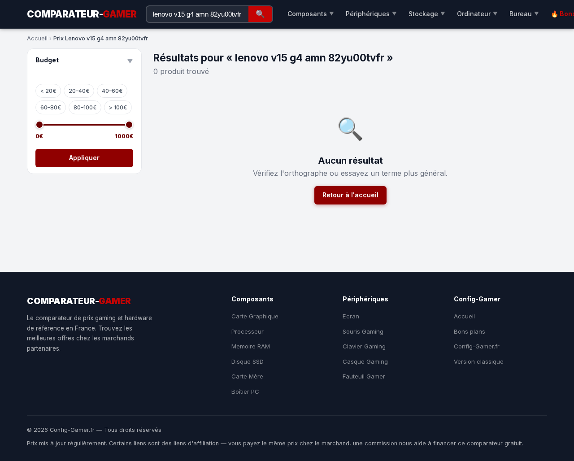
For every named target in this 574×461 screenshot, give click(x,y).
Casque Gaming (365, 361)
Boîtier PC (245, 391)
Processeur (247, 331)
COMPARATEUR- (82, 14)
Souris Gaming (363, 331)
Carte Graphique (254, 316)
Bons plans (469, 331)
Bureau (524, 13)
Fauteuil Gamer (364, 376)
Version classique (479, 361)
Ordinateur (477, 13)
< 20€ (48, 90)
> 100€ (118, 107)
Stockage (427, 13)
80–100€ (85, 107)
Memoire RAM (250, 346)
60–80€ (50, 107)
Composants (310, 13)
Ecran (351, 316)
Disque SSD (247, 361)
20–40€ (79, 90)
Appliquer (84, 157)
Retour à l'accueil (350, 195)
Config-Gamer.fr (477, 346)
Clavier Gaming (364, 346)
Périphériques (371, 13)
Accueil (37, 38)
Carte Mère (247, 376)
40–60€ (112, 90)
